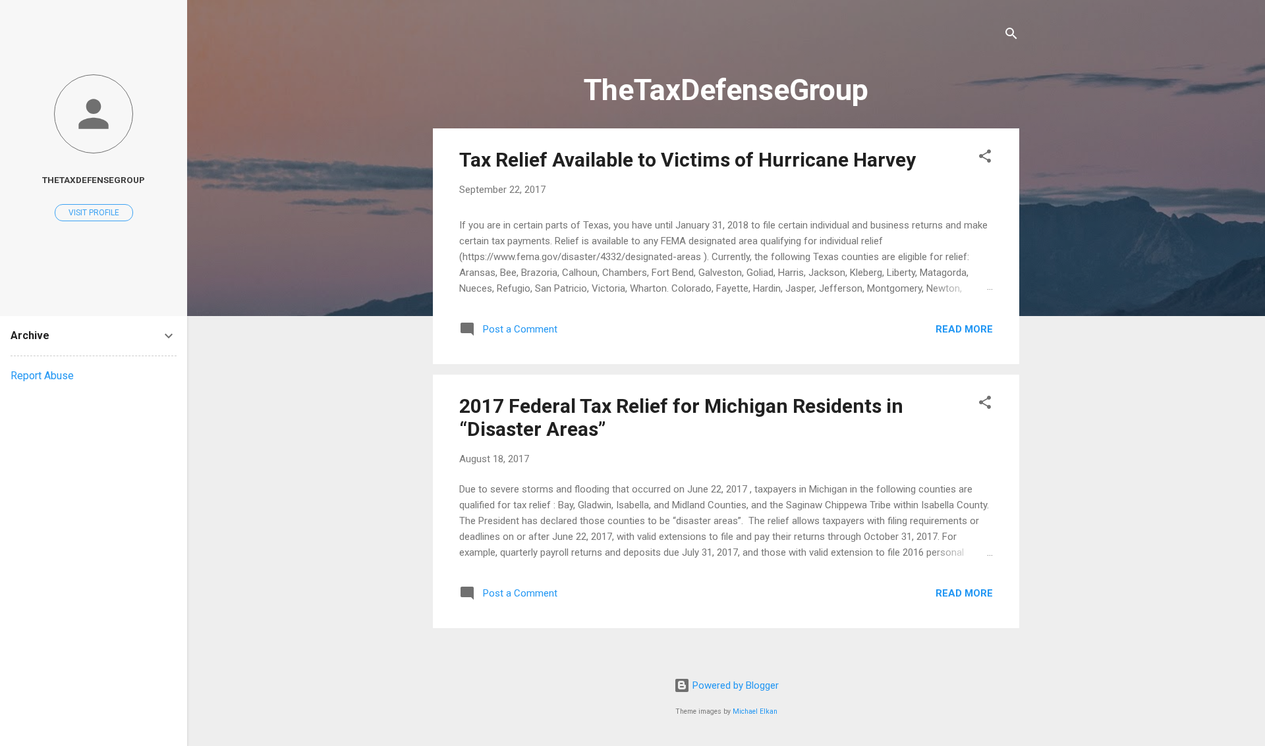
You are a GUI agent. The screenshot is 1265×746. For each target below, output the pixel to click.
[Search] (1011, 36)
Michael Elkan (755, 711)
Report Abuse (42, 375)
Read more (964, 329)
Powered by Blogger (734, 685)
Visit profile (94, 212)
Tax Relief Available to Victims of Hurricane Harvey (687, 159)
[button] (985, 158)
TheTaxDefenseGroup (93, 179)
